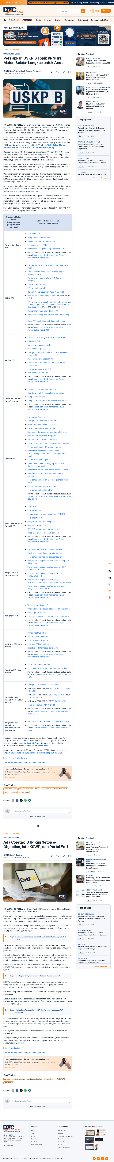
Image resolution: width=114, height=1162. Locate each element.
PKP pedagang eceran (37, 349)
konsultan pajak (10, 789)
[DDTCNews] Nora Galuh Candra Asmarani (22, 71)
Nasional (15, 50)
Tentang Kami (62, 1130)
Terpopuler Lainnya (100, 178)
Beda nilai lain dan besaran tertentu (43, 533)
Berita (38, 20)
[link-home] (4, 20)
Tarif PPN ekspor (35, 510)
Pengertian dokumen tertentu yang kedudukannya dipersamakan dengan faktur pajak (47, 453)
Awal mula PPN (34, 234)
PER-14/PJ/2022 (58, 701)
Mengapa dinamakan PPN (38, 237)
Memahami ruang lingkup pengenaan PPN (46, 249)
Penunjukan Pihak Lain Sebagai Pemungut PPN (48, 616)
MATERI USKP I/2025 (11, 54)
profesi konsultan (26, 789)
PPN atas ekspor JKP (37, 288)
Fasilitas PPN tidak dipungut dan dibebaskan (47, 668)
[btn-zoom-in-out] (51, 72)
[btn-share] (63, 72)
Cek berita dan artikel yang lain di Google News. (25, 762)
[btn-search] (83, 11)
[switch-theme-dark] (90, 11)
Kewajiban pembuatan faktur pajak (42, 421)
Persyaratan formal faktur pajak (41, 436)
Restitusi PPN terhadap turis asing (42, 648)
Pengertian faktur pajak (38, 417)
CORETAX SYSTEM (11, 838)
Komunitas (69, 20)
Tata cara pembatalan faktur (40, 490)
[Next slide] (108, 36)
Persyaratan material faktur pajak (42, 439)
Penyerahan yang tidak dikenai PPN (43, 311)
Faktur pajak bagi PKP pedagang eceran (45, 447)
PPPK (37, 789)
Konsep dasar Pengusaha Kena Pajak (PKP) (46, 337)
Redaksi (60, 1133)
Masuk (106, 11)
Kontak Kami (62, 1142)
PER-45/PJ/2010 (57, 695)
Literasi (47, 20)
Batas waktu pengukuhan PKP (40, 359)
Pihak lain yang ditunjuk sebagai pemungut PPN (48, 609)
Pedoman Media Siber (65, 1136)
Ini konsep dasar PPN (37, 245)
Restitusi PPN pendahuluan (39, 644)
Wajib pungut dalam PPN (38, 605)
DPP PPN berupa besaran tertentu (42, 529)
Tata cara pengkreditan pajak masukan (44, 557)
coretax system (18, 1079)
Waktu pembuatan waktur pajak (41, 424)
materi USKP (24, 792)
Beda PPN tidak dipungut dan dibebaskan (46, 321)
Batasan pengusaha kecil (38, 345)
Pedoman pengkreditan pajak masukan (44, 549)
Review (58, 20)
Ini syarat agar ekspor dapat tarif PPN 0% (46, 514)
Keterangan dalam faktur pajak (41, 428)
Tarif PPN (31, 506)
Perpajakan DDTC (99, 20)
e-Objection (48, 1079)
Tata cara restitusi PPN (37, 640)
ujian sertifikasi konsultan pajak (54, 789)
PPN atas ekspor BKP (37, 284)
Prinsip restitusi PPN (36, 633)
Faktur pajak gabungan (37, 460)
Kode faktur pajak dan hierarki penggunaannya (48, 443)
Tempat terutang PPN (37, 397)
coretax (7, 1079)
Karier (60, 1145)
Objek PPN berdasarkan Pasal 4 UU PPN (45, 292)
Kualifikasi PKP (34, 341)
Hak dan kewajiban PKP (37, 373)
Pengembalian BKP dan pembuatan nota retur (47, 470)
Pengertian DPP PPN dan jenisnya (42, 521)
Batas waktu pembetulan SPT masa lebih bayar (48, 721)
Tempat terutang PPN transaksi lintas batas (47, 400)
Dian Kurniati (15, 1048)
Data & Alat (83, 20)
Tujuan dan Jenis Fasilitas (38, 664)
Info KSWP (60, 1079)
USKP (6, 792)
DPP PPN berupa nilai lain (38, 525)
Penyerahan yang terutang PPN (41, 278)
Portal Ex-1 (8, 1083)
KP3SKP (14, 792)
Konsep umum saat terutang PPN (42, 389)
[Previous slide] (6, 36)
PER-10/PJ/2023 (34, 697)
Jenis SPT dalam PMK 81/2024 (41, 705)
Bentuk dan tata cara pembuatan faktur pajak (47, 432)
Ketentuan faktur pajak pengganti (42, 486)
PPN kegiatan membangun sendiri (42, 296)
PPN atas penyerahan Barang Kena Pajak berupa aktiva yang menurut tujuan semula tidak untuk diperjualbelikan (49, 304)
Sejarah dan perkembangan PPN (41, 241)
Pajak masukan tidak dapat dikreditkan (44, 553)
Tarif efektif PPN (34, 518)
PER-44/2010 (52, 688)
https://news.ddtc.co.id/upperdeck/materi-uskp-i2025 (30, 753)
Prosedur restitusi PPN (37, 636)
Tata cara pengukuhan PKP (39, 369)
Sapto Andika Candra (18, 758)
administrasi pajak (34, 1079)
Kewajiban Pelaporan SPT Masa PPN (43, 685)
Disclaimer (61, 1139)
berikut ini (29, 743)
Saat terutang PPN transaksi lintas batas (45, 393)
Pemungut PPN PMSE (36, 612)
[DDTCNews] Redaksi (13, 855)
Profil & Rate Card (64, 1147)
